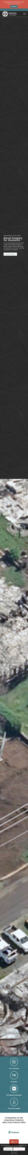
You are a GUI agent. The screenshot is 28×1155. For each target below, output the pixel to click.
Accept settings (8, 1149)
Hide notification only (19, 1149)
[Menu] (24, 14)
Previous (1, 1143)
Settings (14, 1152)
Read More (14, 6)
